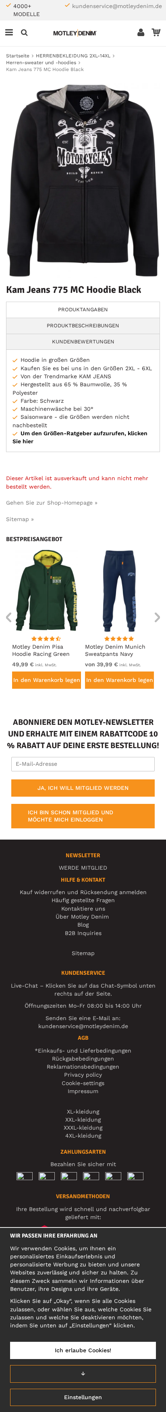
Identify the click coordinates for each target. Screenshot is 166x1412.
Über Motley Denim (83, 916)
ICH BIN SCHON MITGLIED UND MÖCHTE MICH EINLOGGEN (70, 816)
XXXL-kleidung (83, 1127)
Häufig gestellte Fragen (83, 900)
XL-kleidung (83, 1111)
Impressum (83, 1091)
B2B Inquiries (83, 933)
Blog (83, 924)
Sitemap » (20, 519)
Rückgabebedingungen (83, 1058)
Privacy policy (83, 1074)
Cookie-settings (83, 1083)
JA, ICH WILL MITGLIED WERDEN (83, 788)
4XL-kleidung (83, 1135)
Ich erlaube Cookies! (83, 1350)
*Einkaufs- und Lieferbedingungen (83, 1050)
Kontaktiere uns (83, 908)
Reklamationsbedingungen (83, 1066)
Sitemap (83, 953)
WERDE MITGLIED (83, 867)
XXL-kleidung (83, 1119)
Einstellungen (83, 1397)
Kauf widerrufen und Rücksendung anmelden (83, 892)
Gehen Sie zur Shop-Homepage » (52, 502)
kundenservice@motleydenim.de (117, 6)
